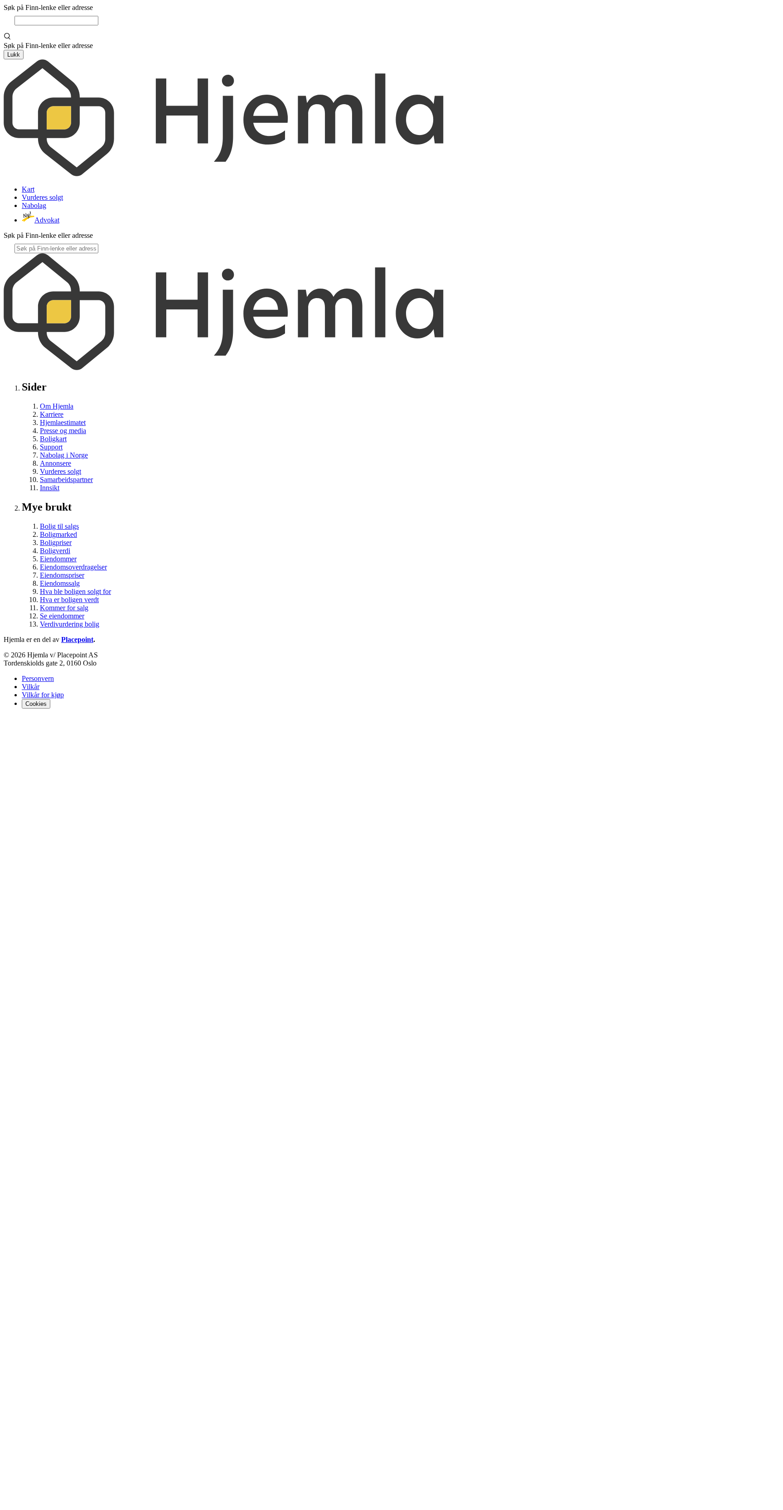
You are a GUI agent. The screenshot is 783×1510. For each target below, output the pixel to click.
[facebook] (9, 724)
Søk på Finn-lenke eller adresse (48, 7)
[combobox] (56, 20)
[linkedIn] (30, 724)
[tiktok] (391, 1502)
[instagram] (19, 724)
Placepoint (77, 639)
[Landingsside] (224, 174)
